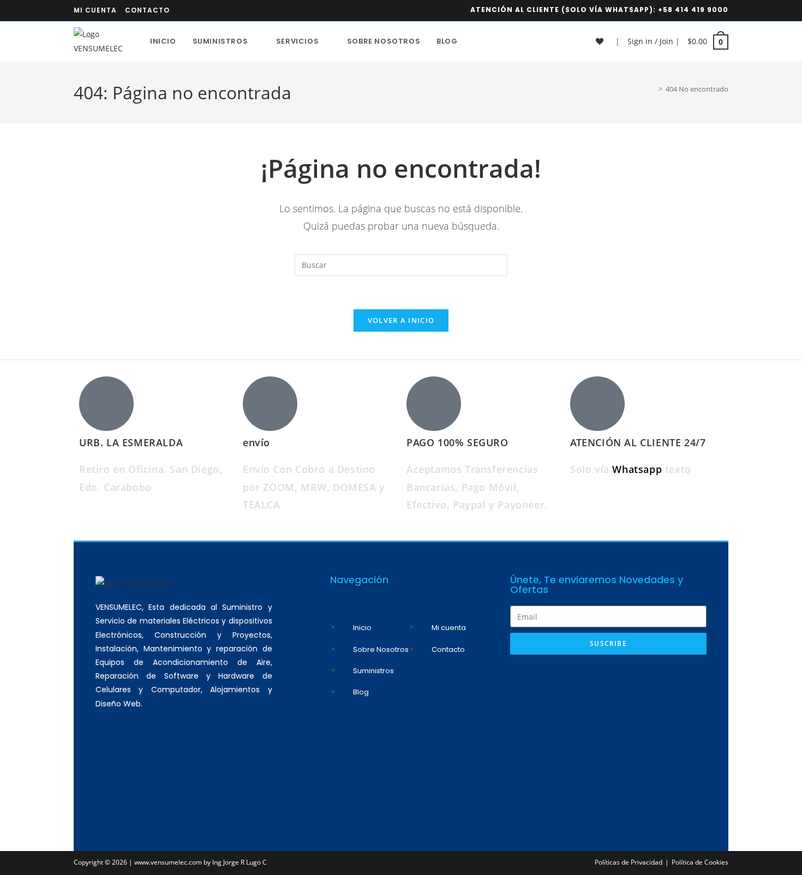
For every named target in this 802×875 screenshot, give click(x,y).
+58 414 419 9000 (693, 9)
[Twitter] (205, 762)
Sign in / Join (650, 41)
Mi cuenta (95, 10)
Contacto (147, 10)
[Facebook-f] (173, 762)
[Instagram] (141, 762)
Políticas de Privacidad (628, 862)
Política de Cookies (700, 862)
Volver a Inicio (401, 320)
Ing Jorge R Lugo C (239, 862)
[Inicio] (652, 89)
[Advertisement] (608, 742)
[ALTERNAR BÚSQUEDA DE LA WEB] (477, 41)
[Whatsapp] (109, 762)
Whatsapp (638, 469)
